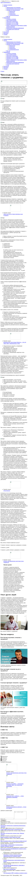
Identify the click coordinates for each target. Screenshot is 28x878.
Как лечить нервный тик (9, 869)
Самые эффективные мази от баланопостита (11, 829)
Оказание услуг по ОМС (12, 24)
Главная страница (7, 4)
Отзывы (5, 34)
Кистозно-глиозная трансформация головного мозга (13, 848)
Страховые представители (12, 29)
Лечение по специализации (13, 10)
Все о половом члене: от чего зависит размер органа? (14, 841)
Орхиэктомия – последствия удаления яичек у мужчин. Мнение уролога (12, 845)
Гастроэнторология (14, 15)
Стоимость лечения (11, 19)
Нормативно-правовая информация (15, 28)
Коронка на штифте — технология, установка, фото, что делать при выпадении (15, 785)
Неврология (12, 11)
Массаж (8, 16)
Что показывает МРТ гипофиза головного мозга (15, 873)
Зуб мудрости (6, 490)
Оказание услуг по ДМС (12, 22)
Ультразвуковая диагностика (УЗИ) (14, 8)
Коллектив (6, 31)
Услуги (5, 6)
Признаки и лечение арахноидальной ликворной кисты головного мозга (12, 855)
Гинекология (12, 13)
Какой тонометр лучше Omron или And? (10, 837)
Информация (6, 17)
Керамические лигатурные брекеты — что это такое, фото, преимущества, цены (14, 343)
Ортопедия (12, 12)
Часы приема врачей (11, 20)
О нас (7, 30)
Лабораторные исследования (13, 7)
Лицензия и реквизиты (12, 21)
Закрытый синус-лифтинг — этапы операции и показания (15, 796)
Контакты (5, 33)
